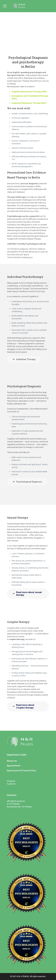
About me (12, 761)
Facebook (11, 784)
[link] (28, 843)
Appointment (13, 765)
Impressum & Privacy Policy (21, 770)
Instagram (11, 781)
